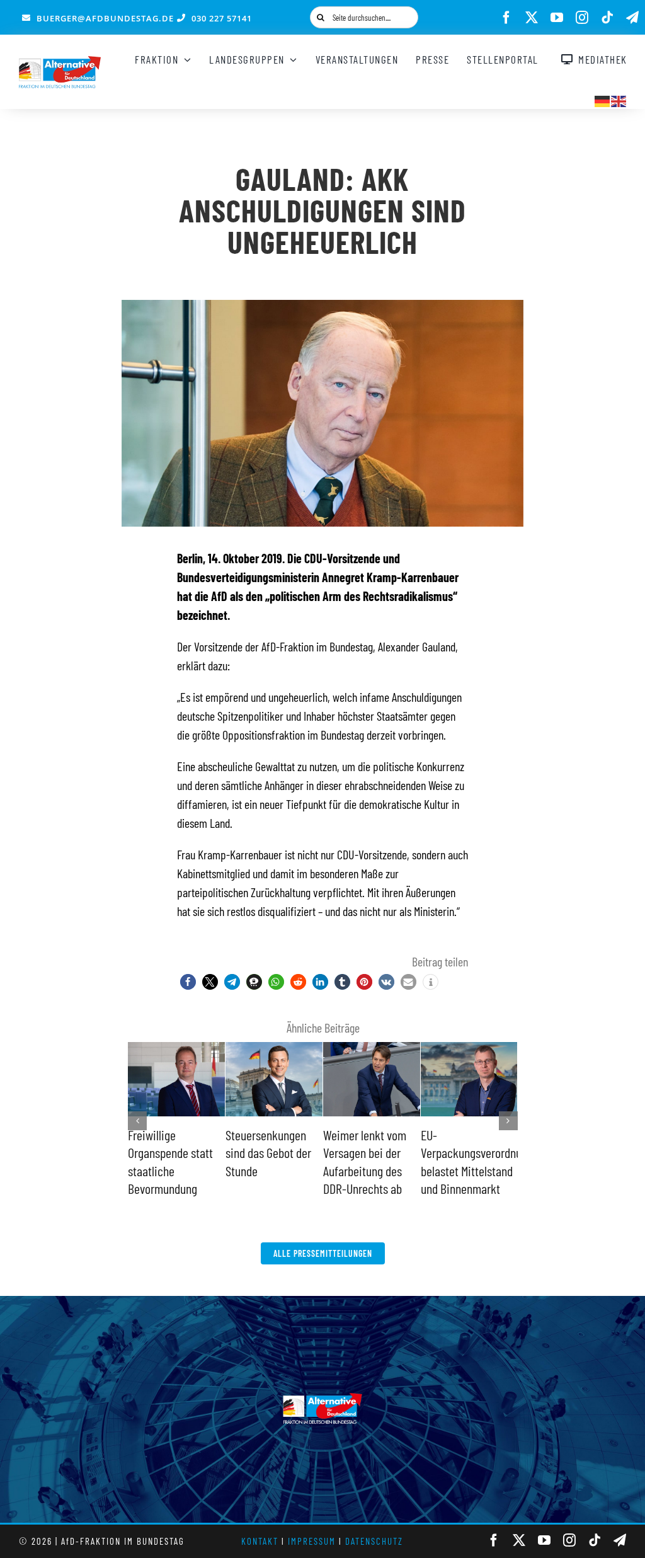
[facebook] (506, 17)
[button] (188, 982)
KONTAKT (259, 1541)
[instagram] (582, 17)
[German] (603, 99)
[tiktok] (607, 17)
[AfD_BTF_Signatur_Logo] (60, 62)
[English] (619, 99)
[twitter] (531, 17)
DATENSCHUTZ (374, 1541)
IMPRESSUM (312, 1541)
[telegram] (632, 17)
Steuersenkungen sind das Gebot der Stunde (268, 1152)
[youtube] (557, 17)
